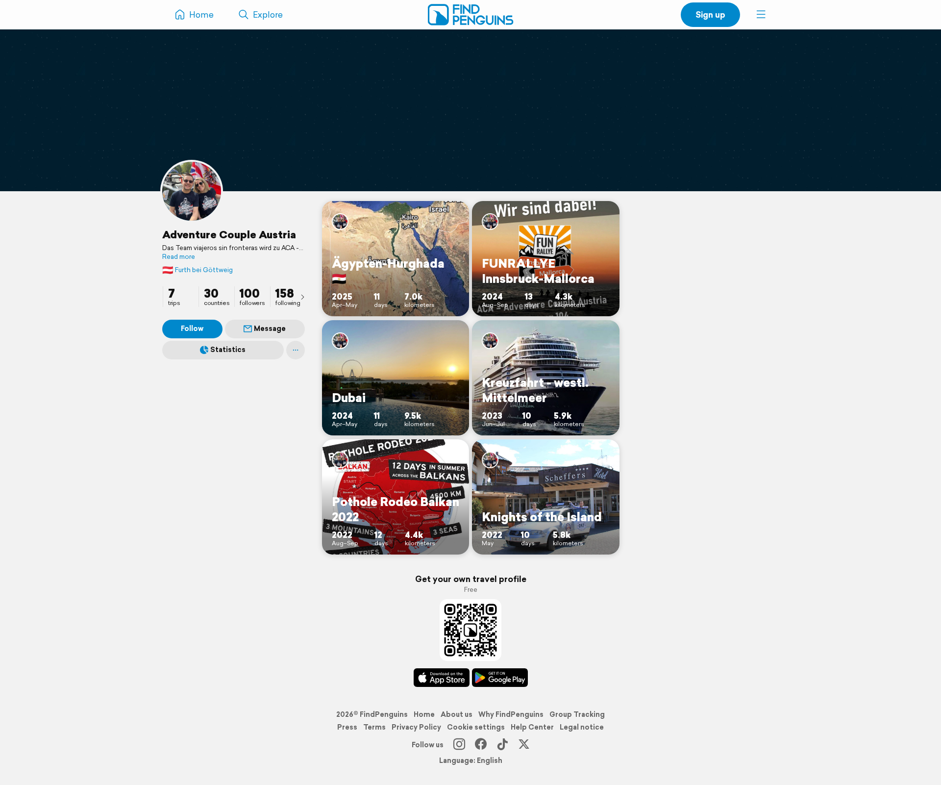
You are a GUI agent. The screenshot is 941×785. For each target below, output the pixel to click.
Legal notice (582, 727)
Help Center (532, 727)
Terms (374, 727)
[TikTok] (502, 745)
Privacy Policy (416, 727)
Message (270, 328)
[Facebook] (481, 745)
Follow (192, 328)
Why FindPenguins (511, 714)
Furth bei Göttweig (197, 270)
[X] (524, 745)
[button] (761, 14)
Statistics (228, 350)
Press (347, 727)
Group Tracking (577, 714)
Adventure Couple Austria (229, 234)
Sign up (710, 14)
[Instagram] (459, 745)
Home (424, 714)
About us (456, 714)
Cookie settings (476, 727)
